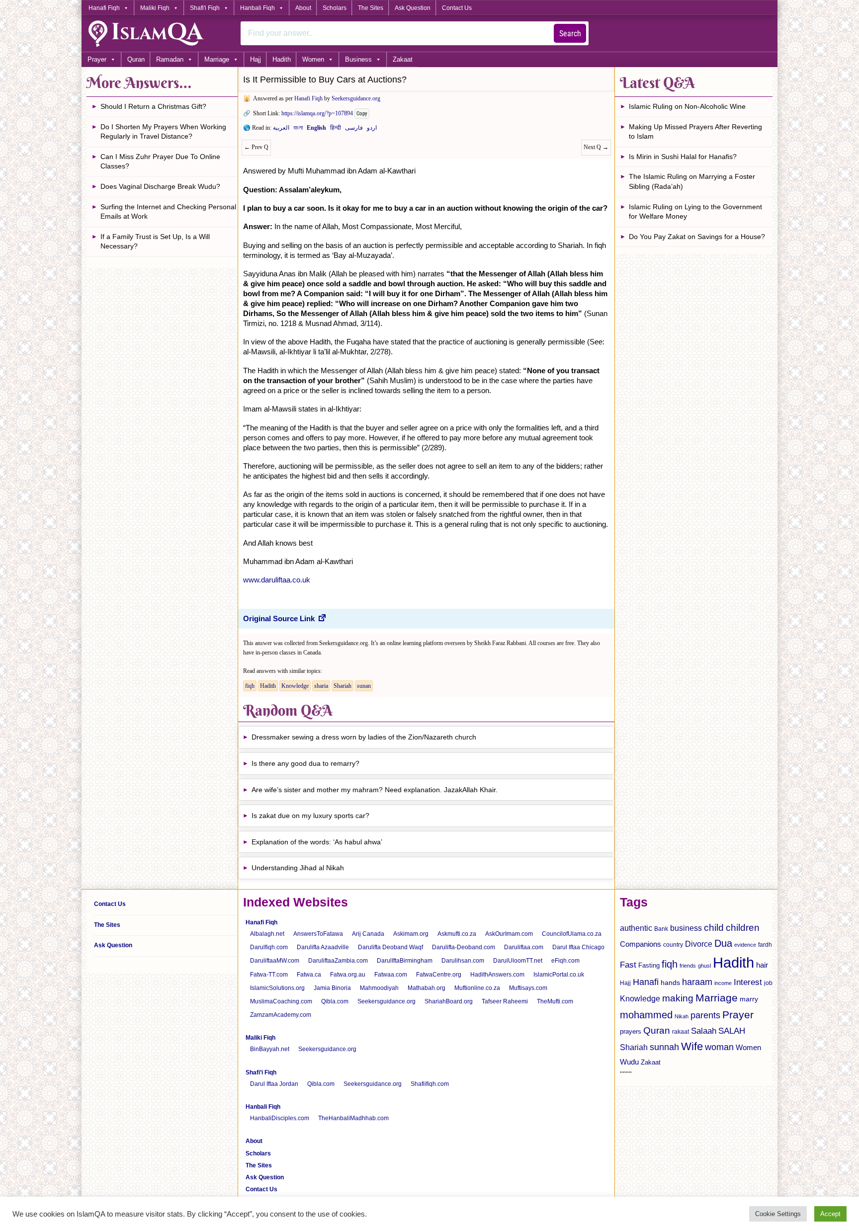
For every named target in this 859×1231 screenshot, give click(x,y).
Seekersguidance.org (356, 98)
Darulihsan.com (462, 960)
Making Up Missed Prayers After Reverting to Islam (695, 132)
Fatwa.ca (309, 974)
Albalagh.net (267, 933)
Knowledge (295, 685)
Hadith (281, 59)
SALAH (731, 1031)
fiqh (250, 685)
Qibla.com (334, 1001)
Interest (748, 982)
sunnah (664, 1047)
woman (719, 1047)
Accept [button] (830, 1214)
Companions (640, 944)
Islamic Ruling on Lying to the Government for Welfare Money (695, 212)
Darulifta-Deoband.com (463, 947)
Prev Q (256, 147)
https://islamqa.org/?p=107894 (317, 113)
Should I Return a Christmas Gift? (153, 106)
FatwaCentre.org (438, 974)
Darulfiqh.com (269, 947)
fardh (765, 944)
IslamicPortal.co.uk (558, 974)
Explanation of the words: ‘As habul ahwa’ (317, 842)
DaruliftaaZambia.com (338, 960)
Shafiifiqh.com (430, 1083)
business (686, 927)
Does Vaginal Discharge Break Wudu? (160, 186)
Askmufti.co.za (456, 933)
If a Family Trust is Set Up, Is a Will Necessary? (155, 241)
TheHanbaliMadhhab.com (353, 1118)
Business (358, 59)
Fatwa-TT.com (269, 974)
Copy (361, 113)
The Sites (370, 7)
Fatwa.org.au (347, 974)
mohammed (646, 1014)
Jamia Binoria (332, 988)
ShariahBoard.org (449, 1001)
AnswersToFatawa (318, 933)
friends (688, 966)
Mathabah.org (426, 988)
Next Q (596, 147)
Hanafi (646, 982)
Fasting (649, 965)
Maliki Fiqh (155, 7)
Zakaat (403, 59)
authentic (636, 927)
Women (313, 59)
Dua (723, 943)
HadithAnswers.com (497, 974)
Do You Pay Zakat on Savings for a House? (697, 237)
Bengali (298, 129)
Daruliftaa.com (523, 947)
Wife (692, 1046)
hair (762, 965)
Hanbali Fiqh (257, 7)
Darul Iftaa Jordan (274, 1083)
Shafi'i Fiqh (205, 7)
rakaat (680, 1031)
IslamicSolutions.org (277, 988)
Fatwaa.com (390, 974)
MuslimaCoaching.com (281, 1001)
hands (670, 982)
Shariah (342, 685)
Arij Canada (368, 933)
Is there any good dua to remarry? (305, 763)
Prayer (96, 59)
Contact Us (457, 7)
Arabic (281, 129)
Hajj (255, 59)
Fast (628, 965)
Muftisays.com (528, 988)
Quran (136, 59)
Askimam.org (411, 933)
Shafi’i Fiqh (261, 1072)
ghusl (704, 966)
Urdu (372, 129)
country (673, 945)
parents (705, 1015)
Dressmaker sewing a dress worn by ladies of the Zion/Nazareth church (364, 737)
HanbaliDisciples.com (279, 1118)
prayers (630, 1031)
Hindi (335, 129)
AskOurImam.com (509, 933)
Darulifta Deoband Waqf (390, 947)
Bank (661, 928)
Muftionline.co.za (477, 988)
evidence (745, 945)
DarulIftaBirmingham (404, 960)
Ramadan (169, 59)
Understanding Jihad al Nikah (298, 868)
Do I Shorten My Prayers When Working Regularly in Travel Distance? (163, 132)
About (303, 7)
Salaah (703, 1031)
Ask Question (412, 7)
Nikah (681, 1016)
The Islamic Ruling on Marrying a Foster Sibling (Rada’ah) (692, 181)
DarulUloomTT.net (517, 960)
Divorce (698, 943)
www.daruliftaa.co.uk (276, 579)
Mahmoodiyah (379, 988)
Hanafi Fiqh (104, 7)
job (768, 983)
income (723, 983)
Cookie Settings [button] (778, 1214)
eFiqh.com (565, 960)
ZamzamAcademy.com (280, 1014)
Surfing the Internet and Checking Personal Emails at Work (168, 212)
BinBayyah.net (269, 1049)
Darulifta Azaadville (323, 947)
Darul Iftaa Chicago (578, 947)
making (677, 998)
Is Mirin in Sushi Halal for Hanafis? (683, 157)
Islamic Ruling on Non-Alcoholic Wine (687, 106)
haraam (697, 982)
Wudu (629, 1062)
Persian (354, 129)
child (714, 927)
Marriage (216, 59)
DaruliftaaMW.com (274, 960)
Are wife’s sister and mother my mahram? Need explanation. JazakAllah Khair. (375, 790)
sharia (321, 685)
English (316, 129)
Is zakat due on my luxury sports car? (310, 816)
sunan (364, 685)
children (743, 927)
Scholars (334, 7)
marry (749, 999)
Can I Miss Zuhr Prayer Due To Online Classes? (160, 161)
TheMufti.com (555, 1001)
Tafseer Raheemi (505, 1001)
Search (570, 33)
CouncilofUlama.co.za (571, 933)
